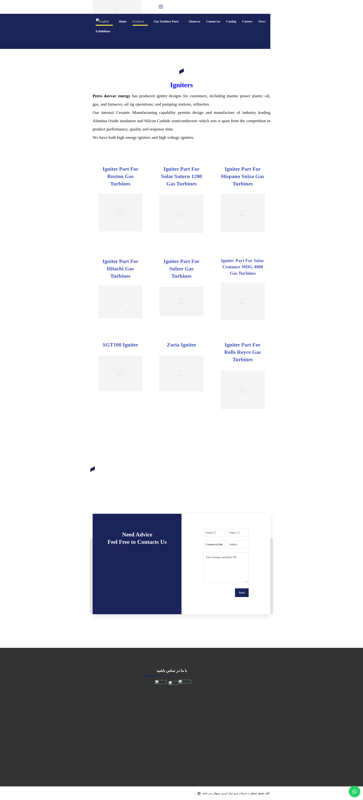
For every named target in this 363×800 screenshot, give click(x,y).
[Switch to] (104, 21)
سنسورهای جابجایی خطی (108, 711)
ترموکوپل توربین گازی (106, 682)
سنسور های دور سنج (105, 703)
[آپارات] (169, 6)
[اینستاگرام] (160, 6)
